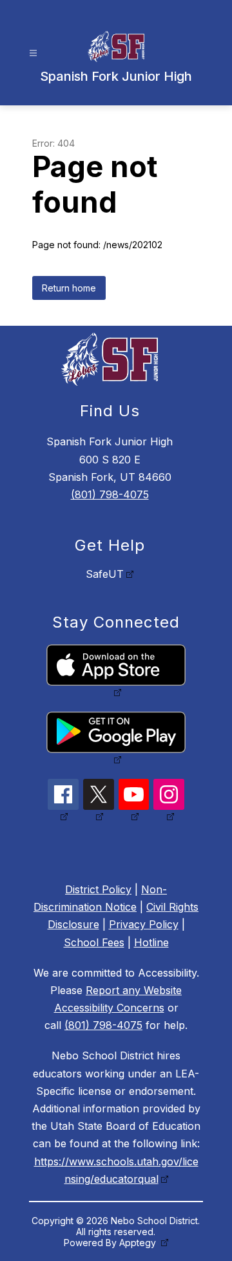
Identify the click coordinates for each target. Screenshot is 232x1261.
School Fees (94, 942)
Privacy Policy (144, 924)
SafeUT (105, 573)
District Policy (98, 889)
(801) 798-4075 (110, 494)
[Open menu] (33, 53)
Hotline (151, 942)
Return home (69, 287)
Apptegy (139, 1242)
